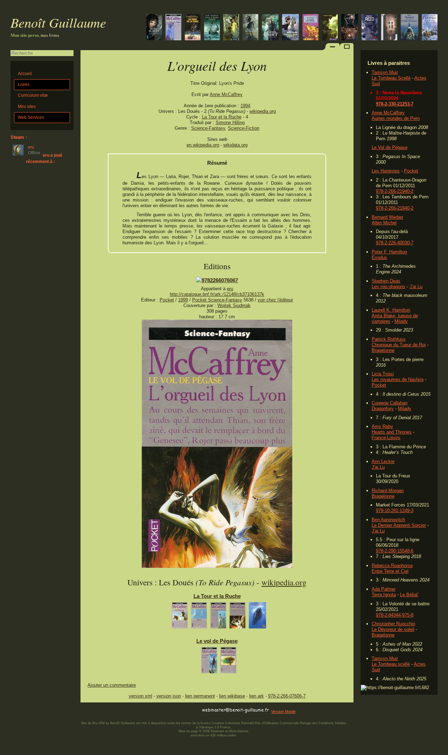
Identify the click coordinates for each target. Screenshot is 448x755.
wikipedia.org (263, 111)
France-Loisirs (386, 437)
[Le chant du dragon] (173, 28)
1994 (245, 105)
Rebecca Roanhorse (392, 565)
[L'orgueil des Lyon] (217, 566)
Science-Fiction (243, 128)
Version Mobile (283, 711)
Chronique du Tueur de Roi (399, 344)
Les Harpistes (386, 171)
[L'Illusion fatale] (231, 28)
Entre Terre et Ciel (390, 571)
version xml (140, 696)
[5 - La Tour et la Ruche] (257, 617)
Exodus (379, 257)
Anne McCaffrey (388, 112)
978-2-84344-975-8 (394, 615)
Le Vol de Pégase (389, 147)
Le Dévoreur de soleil (393, 629)
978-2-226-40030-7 (394, 242)
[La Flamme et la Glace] (290, 28)
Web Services (31, 117)
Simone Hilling (230, 122)
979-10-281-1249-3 (394, 510)
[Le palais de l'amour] (310, 28)
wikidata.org (235, 145)
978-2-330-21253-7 (394, 104)
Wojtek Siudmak (234, 305)
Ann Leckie (383, 461)
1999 (183, 299)
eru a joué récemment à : (44, 158)
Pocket (411, 171)
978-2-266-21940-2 (394, 191)
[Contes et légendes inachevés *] (212, 28)
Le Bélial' (409, 594)
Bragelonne (383, 350)
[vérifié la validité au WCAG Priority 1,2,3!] (155, 710)
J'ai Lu (416, 286)
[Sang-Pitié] (250, 28)
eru (230, 288)
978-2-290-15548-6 (394, 550)
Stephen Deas (386, 281)
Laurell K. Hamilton (391, 310)
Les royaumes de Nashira (398, 379)
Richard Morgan (388, 490)
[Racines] (330, 28)
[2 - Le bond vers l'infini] (228, 662)
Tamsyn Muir (385, 72)
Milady (401, 321)
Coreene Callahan (389, 403)
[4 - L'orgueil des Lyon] (237, 617)
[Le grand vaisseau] (370, 28)
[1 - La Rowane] (180, 617)
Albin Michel (384, 222)
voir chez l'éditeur (275, 299)
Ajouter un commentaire (112, 685)
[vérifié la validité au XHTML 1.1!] (94, 710)
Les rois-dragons (388, 286)
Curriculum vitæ (33, 95)
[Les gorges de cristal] (430, 28)
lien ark (256, 696)
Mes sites (27, 106)
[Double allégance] (270, 28)
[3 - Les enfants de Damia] (218, 617)
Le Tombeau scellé (391, 664)
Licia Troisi (383, 373)
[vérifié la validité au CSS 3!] (125, 710)
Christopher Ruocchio (393, 623)
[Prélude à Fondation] (409, 28)
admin (441, 750)
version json (168, 696)
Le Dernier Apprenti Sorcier (399, 525)
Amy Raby (382, 426)
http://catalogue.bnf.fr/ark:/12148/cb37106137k (217, 294)
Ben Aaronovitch (388, 519)
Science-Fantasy (208, 128)
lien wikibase (232, 696)
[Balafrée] (154, 28)
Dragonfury (383, 408)
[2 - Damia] (199, 617)
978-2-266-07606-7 (287, 696)
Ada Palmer (384, 589)
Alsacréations (238, 731)
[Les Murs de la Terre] (193, 28)
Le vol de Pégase (217, 641)
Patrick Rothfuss (389, 339)
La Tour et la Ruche (221, 117)
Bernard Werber (387, 217)
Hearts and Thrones (392, 432)
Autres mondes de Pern (396, 118)
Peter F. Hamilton (389, 251)
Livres (23, 84)
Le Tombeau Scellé (391, 78)
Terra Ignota (384, 594)
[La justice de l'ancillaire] (349, 28)
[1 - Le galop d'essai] (209, 662)
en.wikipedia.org (203, 145)
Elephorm (217, 731)
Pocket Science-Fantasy (217, 299)
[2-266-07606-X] (217, 280)
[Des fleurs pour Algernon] (389, 28)
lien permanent (200, 696)
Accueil (25, 74)
